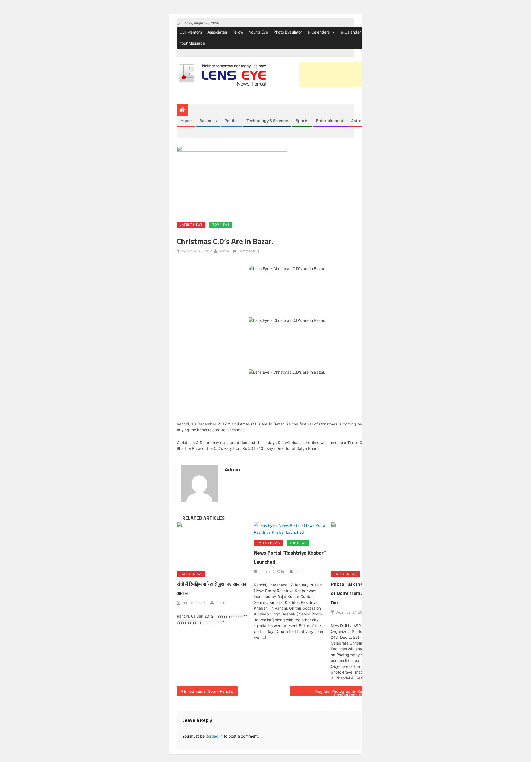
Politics (232, 120)
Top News (221, 224)
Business (208, 120)
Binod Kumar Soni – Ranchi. (208, 691)
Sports (302, 120)
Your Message (192, 43)
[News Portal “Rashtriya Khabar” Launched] (290, 529)
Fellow (237, 32)
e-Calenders (319, 32)
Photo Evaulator (288, 32)
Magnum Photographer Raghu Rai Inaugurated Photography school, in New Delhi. (356, 692)
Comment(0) (248, 251)
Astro (356, 120)
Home (186, 120)
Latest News (191, 224)
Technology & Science (267, 120)
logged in (214, 736)
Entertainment (329, 120)
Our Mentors (190, 32)
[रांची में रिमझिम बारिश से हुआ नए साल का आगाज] (213, 544)
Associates (217, 32)
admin (224, 251)
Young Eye (258, 32)
